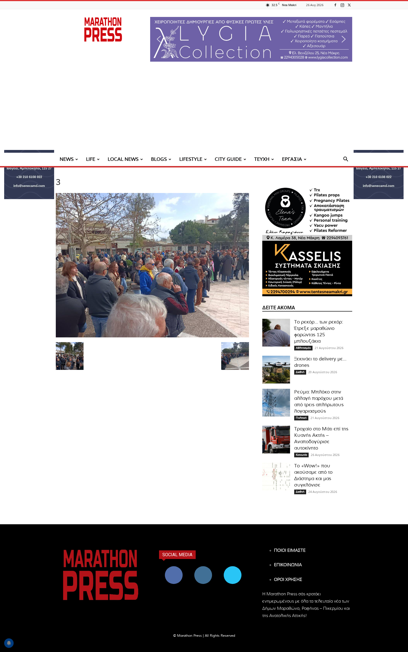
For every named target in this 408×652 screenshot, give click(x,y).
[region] (251, 39)
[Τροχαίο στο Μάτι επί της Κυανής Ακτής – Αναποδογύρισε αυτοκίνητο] (276, 439)
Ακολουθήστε (203, 568)
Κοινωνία (301, 454)
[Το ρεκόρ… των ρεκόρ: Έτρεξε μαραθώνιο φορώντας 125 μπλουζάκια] (276, 333)
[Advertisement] (204, 111)
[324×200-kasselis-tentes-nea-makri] (307, 268)
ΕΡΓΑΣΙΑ (292, 159)
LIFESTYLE (190, 159)
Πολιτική (301, 418)
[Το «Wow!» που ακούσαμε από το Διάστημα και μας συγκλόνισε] (276, 476)
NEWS (67, 159)
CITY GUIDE (228, 159)
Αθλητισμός (303, 348)
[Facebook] (335, 5)
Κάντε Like (174, 568)
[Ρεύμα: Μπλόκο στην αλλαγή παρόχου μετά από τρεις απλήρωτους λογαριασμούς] (276, 403)
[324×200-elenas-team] (307, 213)
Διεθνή (300, 372)
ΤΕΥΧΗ (262, 159)
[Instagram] (342, 5)
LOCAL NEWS (123, 159)
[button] (251, 39)
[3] (152, 336)
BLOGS (159, 159)
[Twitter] (349, 5)
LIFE (90, 159)
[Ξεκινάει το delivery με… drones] (276, 369)
